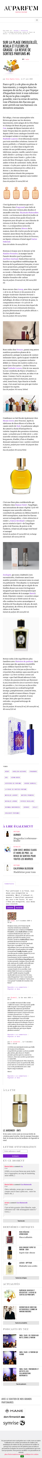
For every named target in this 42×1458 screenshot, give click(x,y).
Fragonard (20, 207)
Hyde (19, 426)
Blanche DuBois (9, 1166)
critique (16, 832)
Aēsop (7, 771)
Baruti (32, 593)
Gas (4, 128)
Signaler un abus (14, 989)
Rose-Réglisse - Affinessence (24, 1233)
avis (26, 59)
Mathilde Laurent (10, 139)
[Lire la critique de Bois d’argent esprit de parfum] (9, 1253)
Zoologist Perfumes (12, 813)
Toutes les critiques (21, 1278)
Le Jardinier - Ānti (12, 1130)
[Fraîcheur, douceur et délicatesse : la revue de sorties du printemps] (9, 1296)
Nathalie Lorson (15, 368)
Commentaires (9, 884)
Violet (35, 807)
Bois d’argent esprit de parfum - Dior (27, 1248)
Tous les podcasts (21, 1384)
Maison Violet (21, 505)
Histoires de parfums (24, 661)
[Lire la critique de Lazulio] (9, 1268)
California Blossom (23, 868)
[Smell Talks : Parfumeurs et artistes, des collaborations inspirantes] (9, 1374)
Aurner (17, 834)
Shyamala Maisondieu (29, 213)
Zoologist (7, 575)
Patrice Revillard (17, 521)
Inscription (19, 907)
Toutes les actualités (21, 1323)
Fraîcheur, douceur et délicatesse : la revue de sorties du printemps (27, 1292)
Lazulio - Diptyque (25, 1262)
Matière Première (10, 254)
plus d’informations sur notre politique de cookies (21, 1454)
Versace (20, 350)
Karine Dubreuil (30, 783)
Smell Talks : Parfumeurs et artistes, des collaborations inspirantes (29, 1372)
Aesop (20, 289)
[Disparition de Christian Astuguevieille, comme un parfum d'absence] (9, 1312)
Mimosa (24, 228)
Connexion (10, 907)
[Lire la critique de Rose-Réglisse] (9, 1237)
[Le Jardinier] (21, 1110)
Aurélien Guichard (10, 259)
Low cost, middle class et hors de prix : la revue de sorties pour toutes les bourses (25, 854)
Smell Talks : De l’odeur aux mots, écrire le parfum (29, 1336)
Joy (22, 1166)
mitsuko (7, 1202)
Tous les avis (21, 1221)
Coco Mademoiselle (26, 1184)
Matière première (27, 795)
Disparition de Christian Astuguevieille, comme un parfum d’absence (28, 1309)
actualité (17, 847)
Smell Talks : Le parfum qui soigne (28, 1353)
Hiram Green (8, 421)
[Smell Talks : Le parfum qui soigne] (9, 1357)
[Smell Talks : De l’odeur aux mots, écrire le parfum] (9, 1341)
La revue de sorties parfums (15, 789)
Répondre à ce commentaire (17, 987)
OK (22, 1456)
